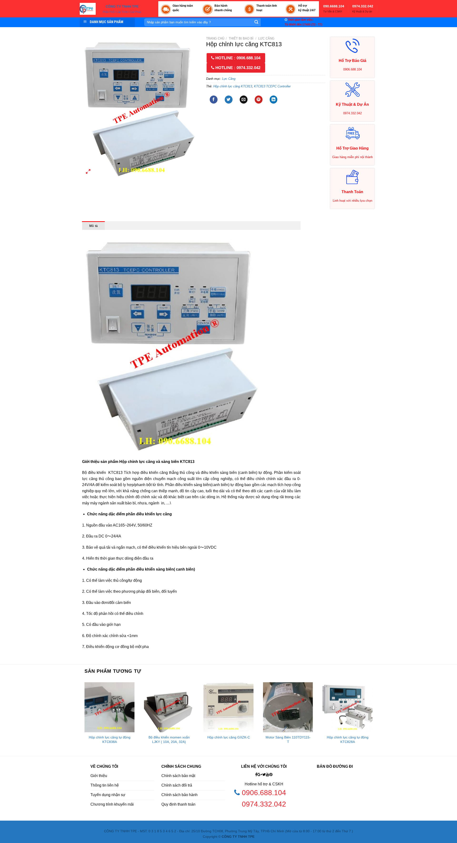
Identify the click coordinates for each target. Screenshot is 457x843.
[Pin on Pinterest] (259, 99)
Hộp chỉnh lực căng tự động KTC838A (109, 739)
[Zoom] (88, 172)
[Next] (374, 717)
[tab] (93, 225)
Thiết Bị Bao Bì (241, 38)
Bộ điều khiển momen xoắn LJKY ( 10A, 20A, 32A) (169, 739)
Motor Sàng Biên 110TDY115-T (288, 739)
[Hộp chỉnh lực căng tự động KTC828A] (348, 707)
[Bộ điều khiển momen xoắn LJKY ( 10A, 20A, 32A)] (169, 707)
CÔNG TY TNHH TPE (122, 6)
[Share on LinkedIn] (274, 99)
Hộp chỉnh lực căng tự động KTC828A (347, 739)
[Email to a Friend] (244, 99)
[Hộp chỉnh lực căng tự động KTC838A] (109, 707)
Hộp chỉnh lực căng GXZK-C (228, 737)
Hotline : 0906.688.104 (237, 58)
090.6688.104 (333, 6)
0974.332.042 (362, 6)
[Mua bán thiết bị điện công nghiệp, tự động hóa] (88, 9)
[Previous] (82, 717)
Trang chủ (215, 38)
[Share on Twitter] (229, 99)
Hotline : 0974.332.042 (237, 67)
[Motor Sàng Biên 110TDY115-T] (288, 707)
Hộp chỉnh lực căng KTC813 (232, 86)
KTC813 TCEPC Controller (272, 86)
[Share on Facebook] (214, 99)
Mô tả (93, 226)
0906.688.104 (265, 793)
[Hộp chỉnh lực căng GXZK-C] (228, 707)
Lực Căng (266, 38)
